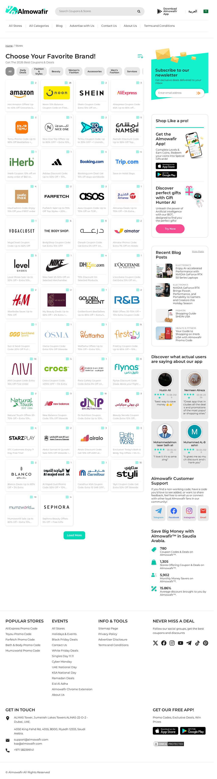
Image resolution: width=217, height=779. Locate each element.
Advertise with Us (82, 25)
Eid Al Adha (60, 683)
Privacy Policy (107, 634)
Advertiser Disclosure (112, 639)
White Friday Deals (65, 650)
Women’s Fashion (73, 71)
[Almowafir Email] (8, 741)
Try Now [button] (170, 228)
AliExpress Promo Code (22, 628)
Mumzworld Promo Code (23, 650)
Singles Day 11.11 (63, 656)
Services (132, 71)
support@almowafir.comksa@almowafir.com (31, 741)
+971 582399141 (24, 749)
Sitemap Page (108, 628)
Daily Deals (22, 71)
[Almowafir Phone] (8, 752)
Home (9, 45)
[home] (27, 10)
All (9, 71)
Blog (59, 25)
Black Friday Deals (65, 639)
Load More (74, 535)
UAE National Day (64, 667)
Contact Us (109, 25)
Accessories (95, 71)
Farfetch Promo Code (20, 639)
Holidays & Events (64, 634)
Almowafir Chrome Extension (72, 689)
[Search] (139, 11)
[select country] (206, 11)
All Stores (15, 25)
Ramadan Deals (63, 678)
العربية (192, 11)
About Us (130, 25)
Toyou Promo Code (18, 634)
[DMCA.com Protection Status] (181, 744)
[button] (158, 513)
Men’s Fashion (114, 71)
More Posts (198, 251)
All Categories (39, 25)
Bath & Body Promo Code (23, 645)
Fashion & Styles (39, 71)
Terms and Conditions (159, 25)
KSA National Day (64, 672)
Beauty (56, 71)
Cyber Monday (62, 661)
